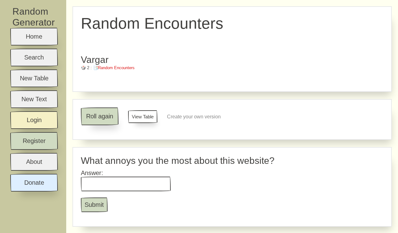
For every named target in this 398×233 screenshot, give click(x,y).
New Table (34, 78)
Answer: (92, 172)
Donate (34, 182)
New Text (34, 99)
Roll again (99, 116)
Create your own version (194, 116)
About (34, 161)
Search (34, 57)
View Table (143, 116)
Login (34, 120)
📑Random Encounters (114, 67)
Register (34, 140)
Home (34, 36)
